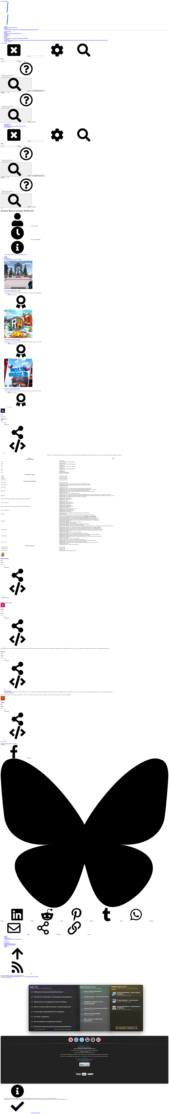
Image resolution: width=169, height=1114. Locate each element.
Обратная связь (7, 942)
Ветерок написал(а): (7, 690)
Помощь (5, 945)
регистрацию (21, 254)
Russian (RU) (6, 940)
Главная (5, 946)
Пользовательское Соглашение (9, 943)
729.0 (5, 422)
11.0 (5, 658)
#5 (4, 739)
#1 (4, 453)
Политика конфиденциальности (10, 944)
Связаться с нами (86, 1045)
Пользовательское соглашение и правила (84, 1059)
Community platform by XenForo (12, 975)
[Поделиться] (17, 438)
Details (37, 976)
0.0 (4, 565)
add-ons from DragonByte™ (16, 976)
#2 (4, 595)
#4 (4, 689)
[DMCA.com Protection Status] (84, 1066)
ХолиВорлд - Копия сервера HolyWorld (12, 388)
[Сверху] (17, 960)
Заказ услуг (84, 1058)
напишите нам (50, 1029)
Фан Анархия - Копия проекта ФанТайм (12, 290)
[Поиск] (57, 56)
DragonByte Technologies (30, 976)
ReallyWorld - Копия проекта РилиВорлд (12, 339)
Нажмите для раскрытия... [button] (9, 692)
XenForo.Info (9, 977)
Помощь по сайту (84, 1061)
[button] (1, 13)
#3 (4, 646)
